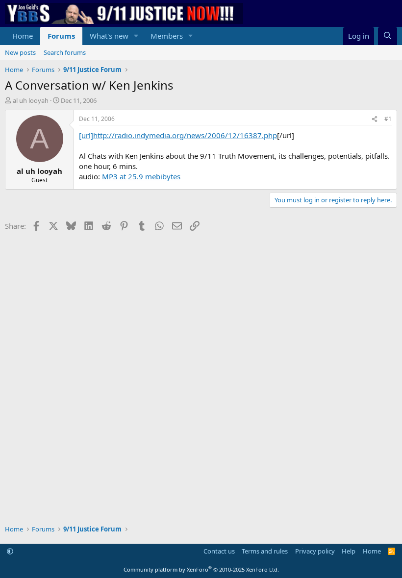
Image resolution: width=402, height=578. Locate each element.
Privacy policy (315, 551)
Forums (61, 36)
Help (348, 551)
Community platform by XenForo (201, 569)
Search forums (65, 52)
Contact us (219, 551)
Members (167, 36)
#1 (388, 119)
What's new (109, 36)
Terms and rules (265, 551)
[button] (136, 36)
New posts (20, 52)
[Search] (387, 36)
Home (22, 36)
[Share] (374, 119)
